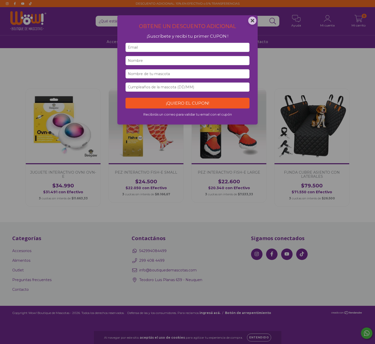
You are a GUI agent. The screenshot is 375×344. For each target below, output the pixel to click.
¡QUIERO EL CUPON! (187, 103)
